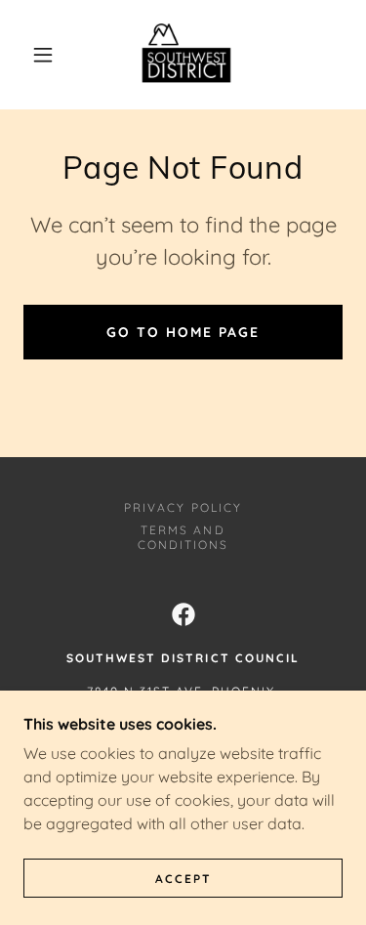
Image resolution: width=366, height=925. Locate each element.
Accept (183, 878)
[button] (42, 54)
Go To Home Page (183, 332)
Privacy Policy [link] (182, 507)
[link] (186, 55)
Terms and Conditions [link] (183, 537)
